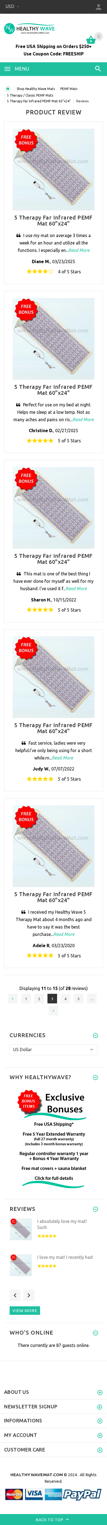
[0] (91, 43)
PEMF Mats (68, 89)
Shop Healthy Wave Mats (36, 89)
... (92, 999)
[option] (53, 1234)
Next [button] (28, 1295)
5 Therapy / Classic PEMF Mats (30, 95)
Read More (78, 250)
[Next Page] (53, 1010)
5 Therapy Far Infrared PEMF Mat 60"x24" (39, 101)
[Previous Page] (13, 998)
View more (24, 1310)
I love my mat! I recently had (65, 1257)
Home (7, 88)
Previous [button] (15, 1295)
